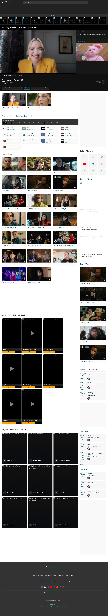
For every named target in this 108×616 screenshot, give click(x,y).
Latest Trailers (85, 264)
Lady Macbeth (6, 385)
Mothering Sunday (7, 75)
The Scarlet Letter (48, 385)
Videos (67, 575)
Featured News (86, 179)
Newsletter (93, 173)
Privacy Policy (66, 581)
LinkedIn (93, 166)
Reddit (101, 166)
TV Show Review (91, 395)
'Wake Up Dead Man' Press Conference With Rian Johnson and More (92, 228)
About (38, 581)
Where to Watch (15, 116)
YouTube (84, 166)
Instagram (102, 159)
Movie (11, 82)
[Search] (86, 2)
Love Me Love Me (48, 349)
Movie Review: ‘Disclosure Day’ (90, 201)
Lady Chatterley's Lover (29, 385)
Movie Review (90, 376)
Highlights (54, 15)
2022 (8, 82)
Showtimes (53, 575)
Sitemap (50, 581)
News (72, 575)
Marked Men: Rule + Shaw (29, 349)
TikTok (84, 173)
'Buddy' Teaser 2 (81, 41)
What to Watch (61, 575)
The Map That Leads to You (30, 420)
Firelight (5, 349)
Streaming (47, 575)
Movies (35, 575)
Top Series (84, 469)
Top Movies (84, 431)
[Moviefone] (11, 2)
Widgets (101, 173)
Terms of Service (57, 581)
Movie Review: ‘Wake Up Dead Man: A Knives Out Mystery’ (92, 255)
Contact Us (44, 581)
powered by (5, 120)
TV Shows (40, 575)
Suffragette (5, 420)
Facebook (84, 159)
